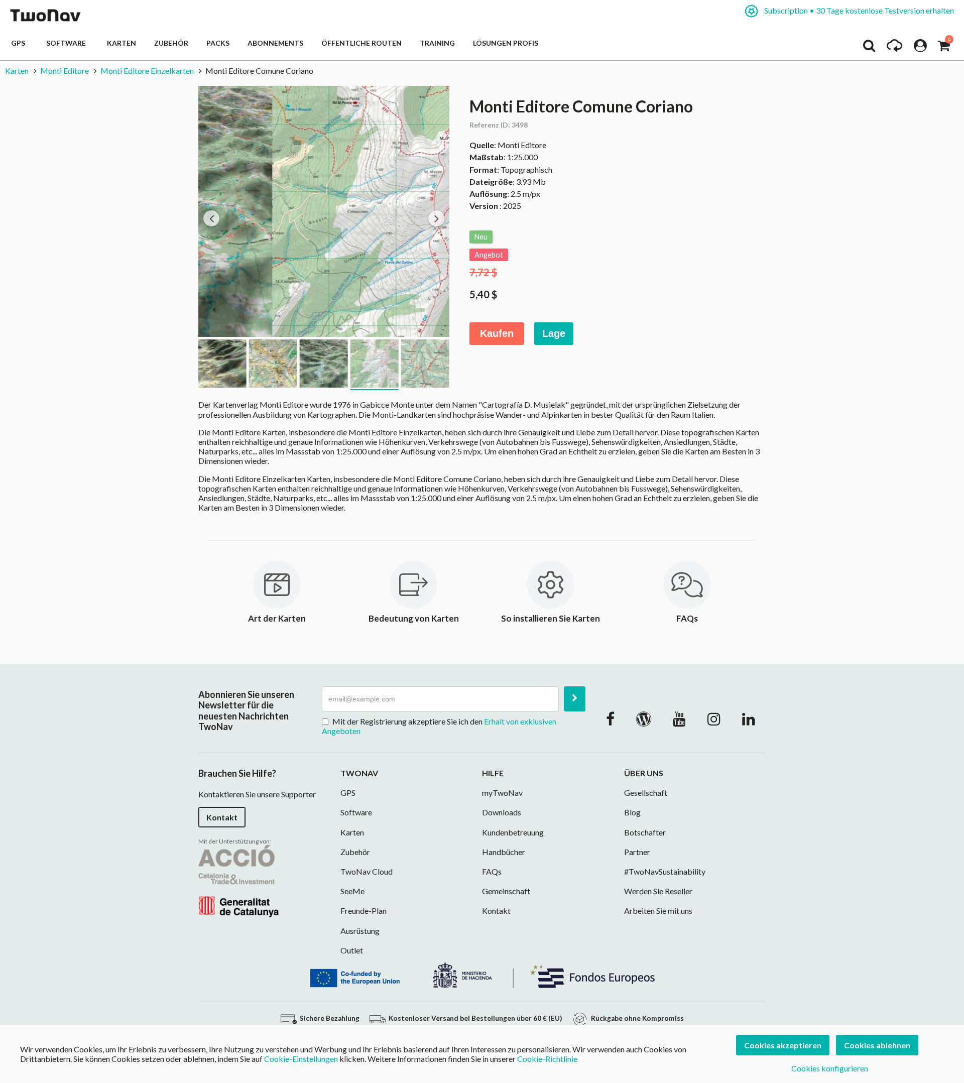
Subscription (858, 10)
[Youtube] (679, 718)
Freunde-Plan (363, 910)
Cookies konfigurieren (829, 1068)
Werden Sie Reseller (658, 891)
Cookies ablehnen (877, 1045)
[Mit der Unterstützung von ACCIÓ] (238, 880)
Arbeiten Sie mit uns (658, 910)
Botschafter (645, 832)
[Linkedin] (748, 718)
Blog (632, 812)
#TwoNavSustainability (664, 871)
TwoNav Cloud (366, 871)
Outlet (351, 950)
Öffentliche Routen (361, 43)
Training (437, 43)
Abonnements (275, 43)
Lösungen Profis (505, 43)
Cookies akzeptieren (782, 1045)
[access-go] (894, 48)
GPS (19, 43)
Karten (121, 43)
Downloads (501, 812)
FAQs (492, 871)
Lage (553, 333)
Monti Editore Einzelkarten (147, 70)
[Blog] (643, 718)
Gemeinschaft (506, 891)
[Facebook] (610, 718)
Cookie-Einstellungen (301, 1058)
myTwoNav (502, 792)
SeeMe (352, 891)
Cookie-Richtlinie (547, 1058)
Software (67, 43)
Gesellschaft (645, 792)
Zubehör (171, 43)
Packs (217, 43)
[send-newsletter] (574, 698)
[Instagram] (713, 718)
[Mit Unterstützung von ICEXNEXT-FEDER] (482, 974)
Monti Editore (64, 70)
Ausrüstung (360, 930)
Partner (637, 852)
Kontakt (221, 817)
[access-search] (869, 48)
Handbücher (503, 852)
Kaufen (497, 333)
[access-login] (920, 48)
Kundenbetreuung (513, 832)
